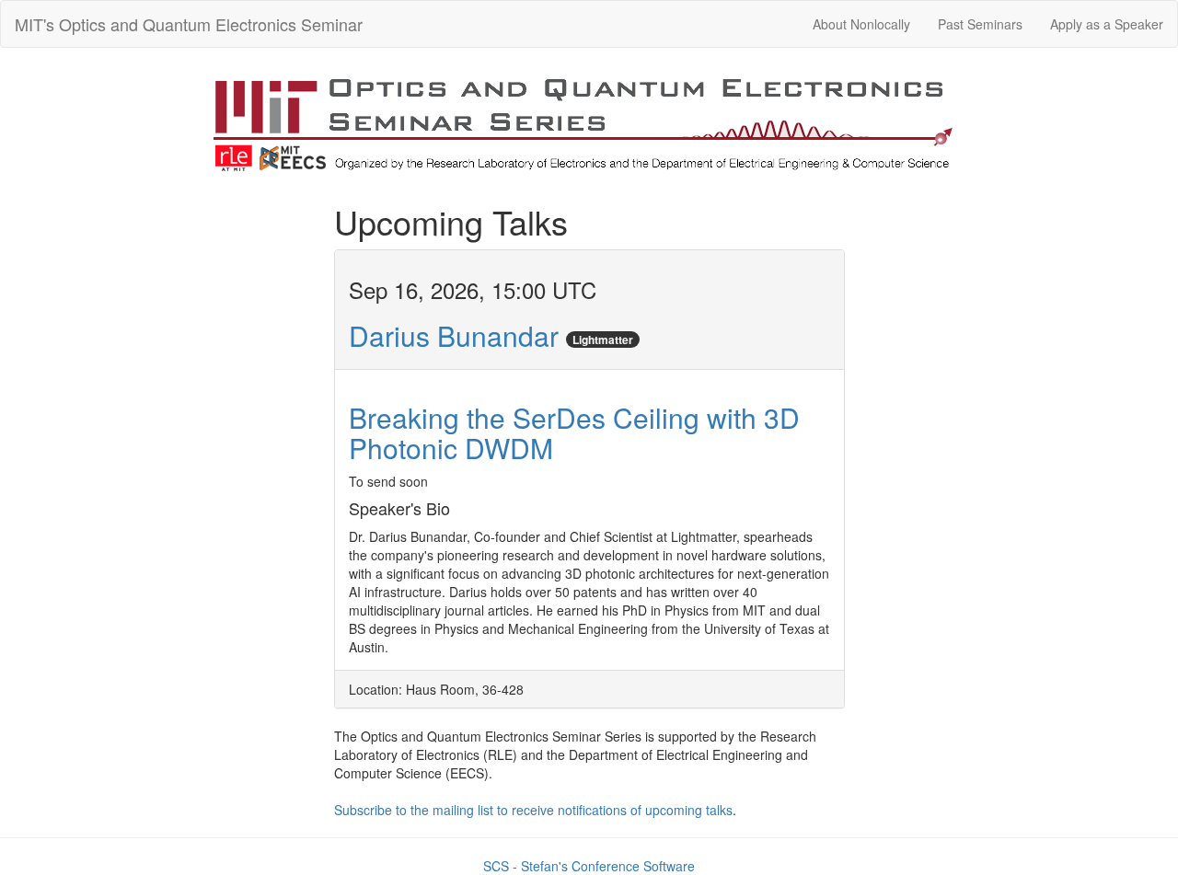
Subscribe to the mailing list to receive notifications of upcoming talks (533, 809)
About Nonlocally (861, 24)
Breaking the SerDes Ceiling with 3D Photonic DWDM (574, 432)
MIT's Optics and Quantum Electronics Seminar (189, 24)
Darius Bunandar (454, 335)
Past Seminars (980, 24)
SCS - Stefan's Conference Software (589, 866)
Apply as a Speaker (1106, 24)
